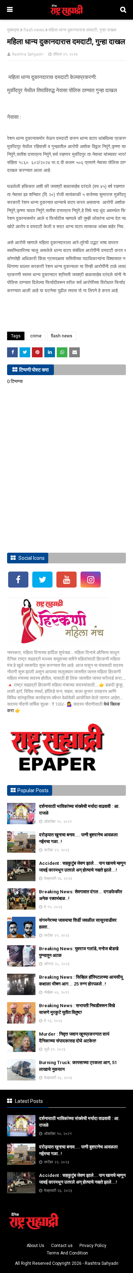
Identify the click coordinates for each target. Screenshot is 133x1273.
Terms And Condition (67, 1253)
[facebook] (18, 580)
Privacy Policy (92, 1245)
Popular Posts (33, 790)
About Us (35, 1245)
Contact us (62, 1245)
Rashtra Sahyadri (28, 54)
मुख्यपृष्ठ (13, 30)
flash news (33, 30)
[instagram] (91, 580)
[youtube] (66, 580)
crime (35, 335)
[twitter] (42, 580)
